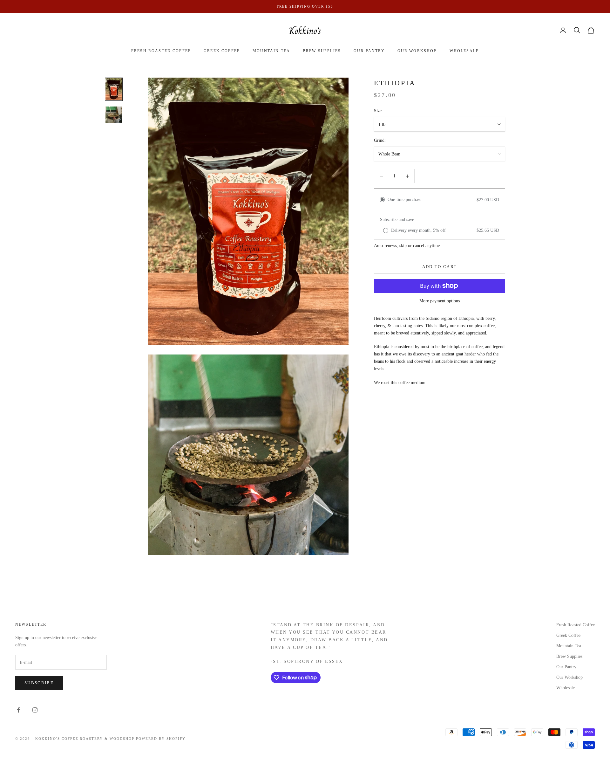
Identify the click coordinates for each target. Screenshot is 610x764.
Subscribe (39, 682)
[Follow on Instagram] (35, 710)
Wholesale (464, 51)
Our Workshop (417, 51)
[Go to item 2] (114, 115)
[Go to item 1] (114, 89)
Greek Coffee (222, 51)
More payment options (439, 301)
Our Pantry (369, 51)
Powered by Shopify (161, 738)
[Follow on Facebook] (18, 710)
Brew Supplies (322, 51)
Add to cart (439, 266)
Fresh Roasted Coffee (161, 51)
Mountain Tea (271, 51)
